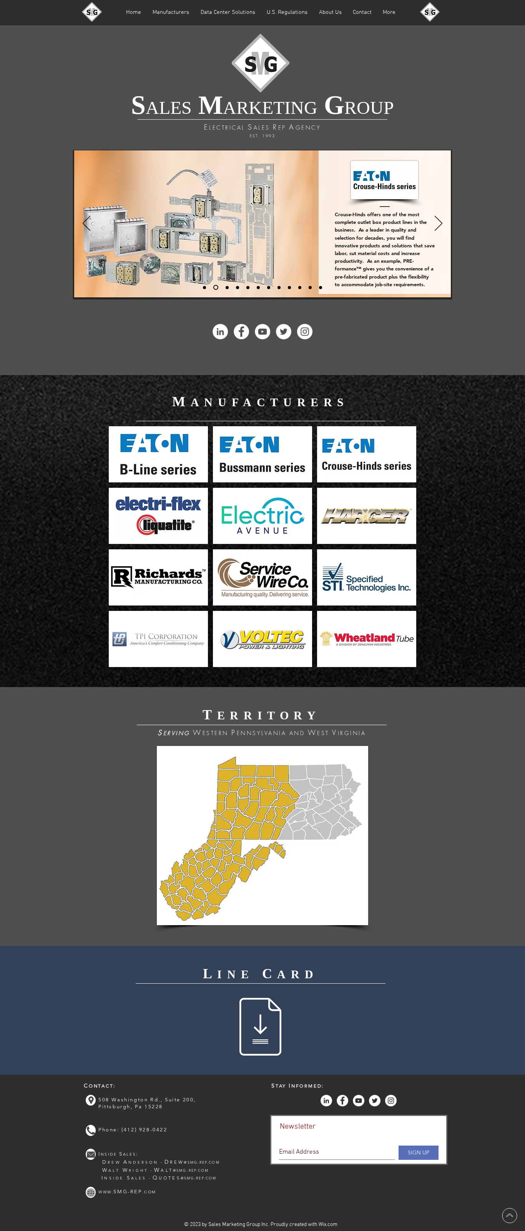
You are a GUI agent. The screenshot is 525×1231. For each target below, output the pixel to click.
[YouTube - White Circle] (262, 331)
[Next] (438, 224)
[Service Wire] (279, 287)
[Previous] (86, 224)
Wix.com (328, 1224)
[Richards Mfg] (268, 287)
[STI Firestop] (289, 287)
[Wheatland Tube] (320, 287)
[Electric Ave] (247, 287)
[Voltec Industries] (310, 287)
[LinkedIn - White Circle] (220, 331)
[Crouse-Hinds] (215, 287)
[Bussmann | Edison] (227, 287)
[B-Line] (204, 287)
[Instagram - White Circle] (304, 331)
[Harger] (258, 287)
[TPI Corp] (299, 287)
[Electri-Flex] (237, 287)
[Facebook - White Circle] (241, 331)
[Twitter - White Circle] (283, 331)
